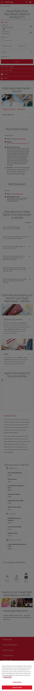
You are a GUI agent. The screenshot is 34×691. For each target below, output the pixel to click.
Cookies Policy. (7, 677)
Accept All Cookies (17, 687)
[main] (17, 676)
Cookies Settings (17, 682)
